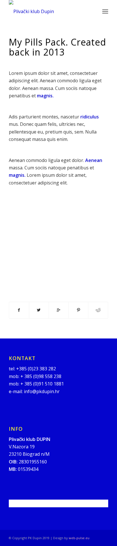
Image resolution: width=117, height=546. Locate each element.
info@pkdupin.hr (42, 391)
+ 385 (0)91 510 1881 (42, 384)
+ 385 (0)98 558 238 (40, 376)
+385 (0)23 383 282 (36, 369)
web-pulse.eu (79, 538)
